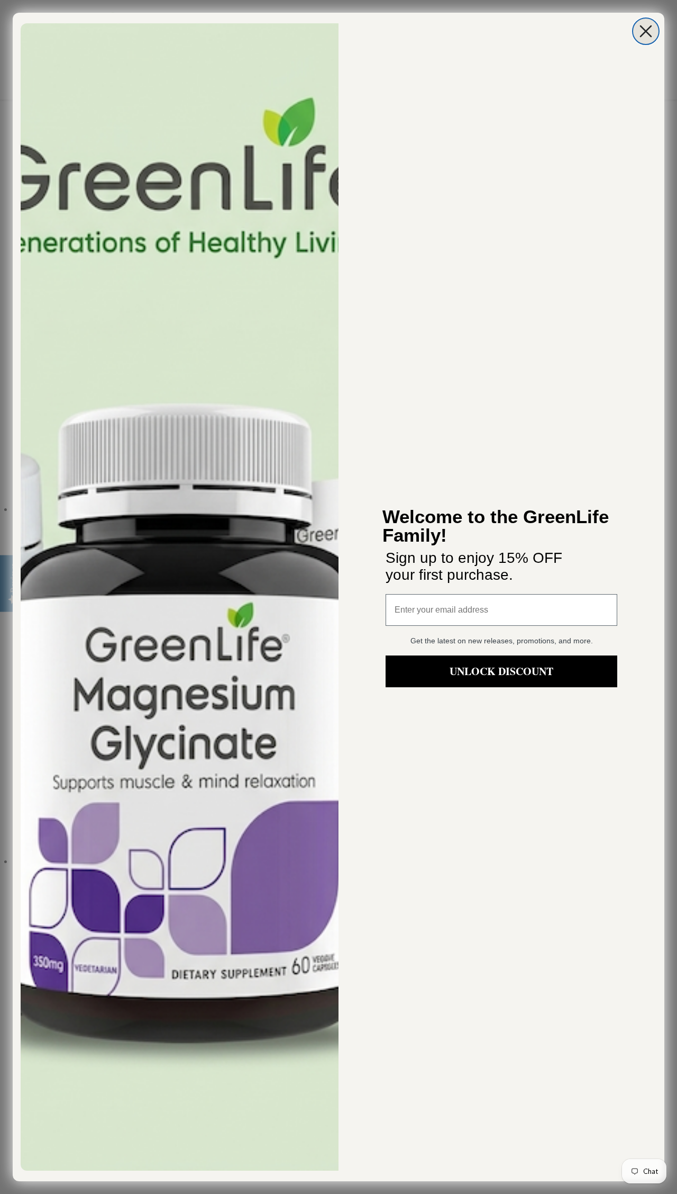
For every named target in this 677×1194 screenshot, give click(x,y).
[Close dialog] (646, 31)
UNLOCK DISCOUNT (501, 671)
